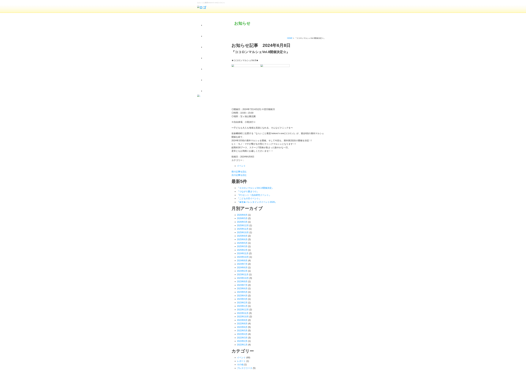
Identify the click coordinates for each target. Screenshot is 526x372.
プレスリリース (244, 368)
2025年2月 (242, 250)
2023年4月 (242, 295)
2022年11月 (242, 313)
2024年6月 (242, 267)
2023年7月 (242, 285)
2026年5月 (242, 218)
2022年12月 (243, 309)
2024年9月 (242, 260)
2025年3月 (242, 246)
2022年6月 (242, 327)
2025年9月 (242, 236)
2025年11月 (242, 229)
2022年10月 (243, 316)
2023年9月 (242, 281)
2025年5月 (242, 243)
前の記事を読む (239, 171)
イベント (241, 166)
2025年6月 (242, 239)
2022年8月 (242, 323)
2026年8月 (242, 215)
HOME (289, 38)
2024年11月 (242, 253)
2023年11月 (242, 274)
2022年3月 (242, 338)
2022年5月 (242, 330)
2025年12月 (243, 225)
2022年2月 (242, 341)
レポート (241, 361)
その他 (240, 364)
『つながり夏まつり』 (248, 191)
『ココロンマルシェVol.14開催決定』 (255, 188)
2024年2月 (242, 271)
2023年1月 (242, 306)
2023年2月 (242, 302)
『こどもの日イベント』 (249, 198)
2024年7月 (242, 264)
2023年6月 (242, 288)
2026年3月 (242, 222)
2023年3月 (242, 299)
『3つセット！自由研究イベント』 (254, 195)
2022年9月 (242, 320)
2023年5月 (242, 292)
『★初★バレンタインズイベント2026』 (257, 202)
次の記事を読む (239, 175)
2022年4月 (242, 334)
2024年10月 (243, 257)
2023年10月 (243, 278)
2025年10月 (243, 232)
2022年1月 (242, 345)
